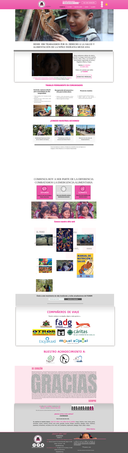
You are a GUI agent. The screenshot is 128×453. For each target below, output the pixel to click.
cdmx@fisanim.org (60, 445)
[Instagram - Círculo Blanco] (102, 4)
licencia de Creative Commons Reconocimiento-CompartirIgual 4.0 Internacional (84, 443)
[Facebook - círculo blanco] (102, 2)
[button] (106, 4)
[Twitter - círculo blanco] (102, 6)
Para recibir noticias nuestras (69, 1)
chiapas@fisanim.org (59, 451)
